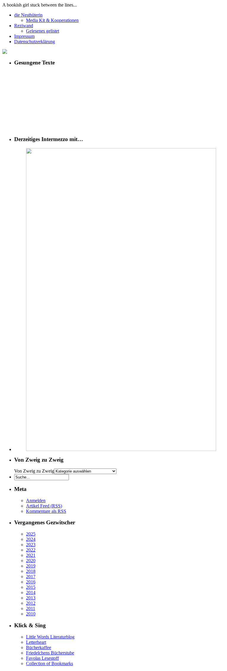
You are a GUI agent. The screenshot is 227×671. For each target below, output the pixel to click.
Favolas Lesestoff (42, 658)
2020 (30, 560)
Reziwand (23, 25)
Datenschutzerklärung (34, 41)
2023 (30, 544)
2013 (30, 597)
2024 (30, 539)
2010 (30, 613)
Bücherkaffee (38, 647)
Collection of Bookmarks (49, 663)
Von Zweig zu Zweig (34, 470)
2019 (30, 565)
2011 (30, 608)
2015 (30, 587)
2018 (30, 571)
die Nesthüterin (28, 14)
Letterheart (36, 642)
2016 (30, 581)
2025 (30, 533)
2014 (30, 592)
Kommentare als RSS (46, 511)
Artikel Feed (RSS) (44, 505)
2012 (30, 603)
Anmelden (36, 500)
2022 (30, 549)
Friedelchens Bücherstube (50, 652)
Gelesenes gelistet (42, 30)
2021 (30, 555)
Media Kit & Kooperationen (52, 20)
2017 (30, 576)
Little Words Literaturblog (50, 636)
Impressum (24, 36)
